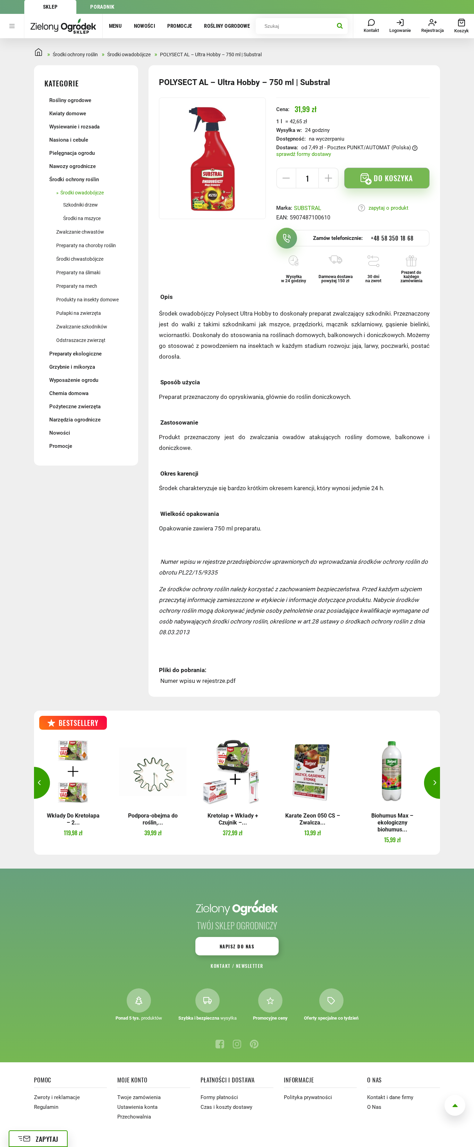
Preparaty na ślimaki (78, 272)
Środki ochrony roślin (74, 179)
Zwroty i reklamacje (57, 1097)
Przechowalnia (134, 1117)
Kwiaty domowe (67, 113)
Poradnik (102, 7)
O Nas (374, 1107)
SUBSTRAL (307, 208)
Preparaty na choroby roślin (86, 245)
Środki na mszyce (82, 218)
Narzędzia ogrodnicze (75, 420)
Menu (115, 26)
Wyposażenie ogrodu (73, 380)
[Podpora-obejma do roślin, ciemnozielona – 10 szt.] (153, 771)
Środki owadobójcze (82, 192)
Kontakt (220, 965)
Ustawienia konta (137, 1107)
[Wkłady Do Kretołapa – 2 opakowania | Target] (73, 771)
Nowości (144, 26)
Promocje (179, 26)
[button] (34, 783)
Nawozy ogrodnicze (72, 166)
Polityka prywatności (308, 1097)
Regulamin (46, 1107)
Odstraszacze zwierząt (80, 340)
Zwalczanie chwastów (80, 232)
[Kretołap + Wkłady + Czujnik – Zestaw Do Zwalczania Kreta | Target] (232, 771)
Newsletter (249, 965)
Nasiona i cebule (68, 140)
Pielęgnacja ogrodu (72, 153)
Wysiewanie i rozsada (74, 127)
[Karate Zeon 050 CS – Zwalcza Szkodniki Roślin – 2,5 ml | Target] (312, 771)
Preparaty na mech (76, 286)
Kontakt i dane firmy (390, 1097)
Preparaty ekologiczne (75, 354)
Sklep (50, 7)
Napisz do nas (237, 946)
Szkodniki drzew (80, 205)
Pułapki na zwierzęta (78, 313)
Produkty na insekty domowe (87, 299)
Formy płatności (219, 1097)
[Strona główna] (63, 26)
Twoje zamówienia (139, 1097)
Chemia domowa (68, 393)
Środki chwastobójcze (79, 259)
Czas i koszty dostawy (226, 1107)
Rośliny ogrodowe (227, 26)
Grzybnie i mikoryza (72, 367)
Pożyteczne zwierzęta (75, 406)
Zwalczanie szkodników (81, 326)
